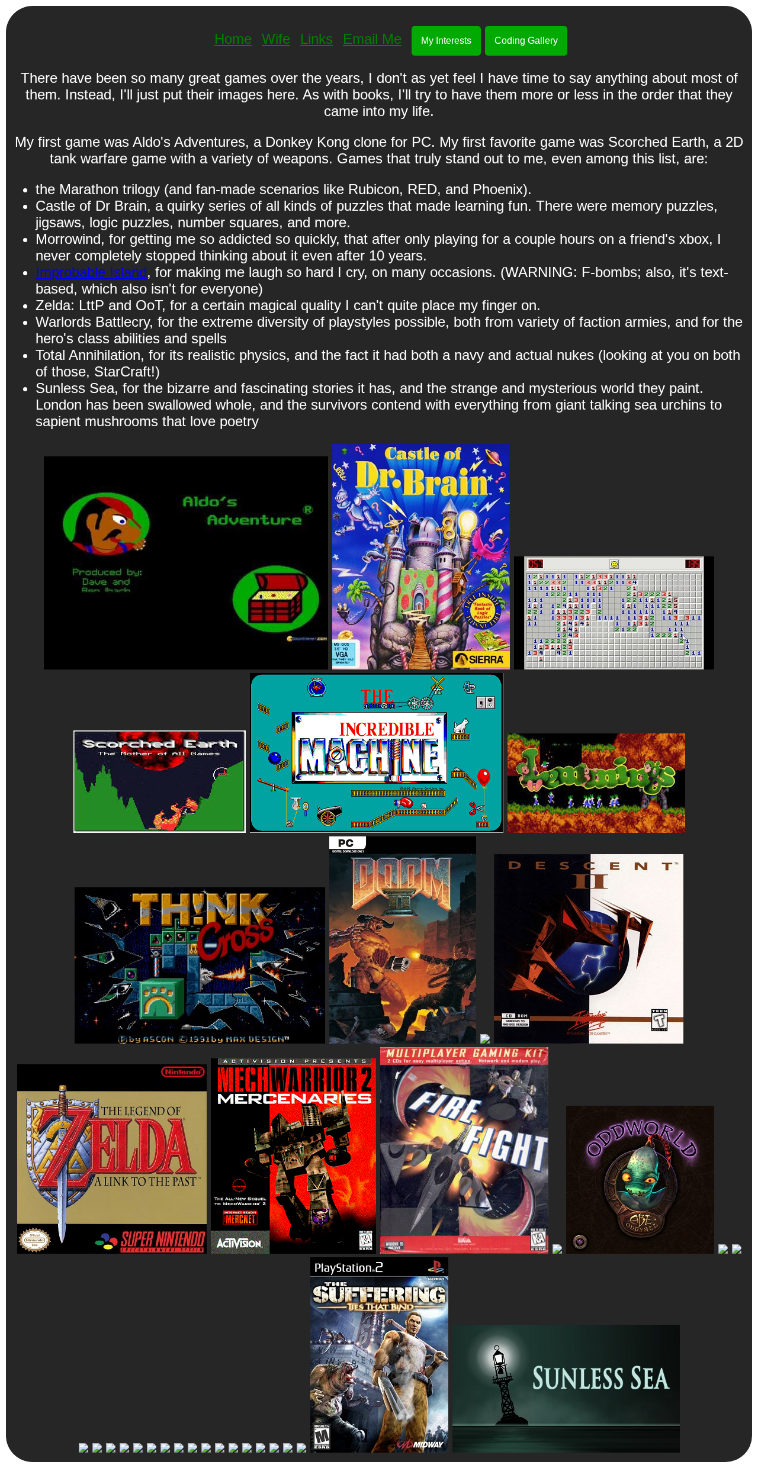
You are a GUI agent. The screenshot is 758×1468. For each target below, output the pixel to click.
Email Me (372, 39)
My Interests (446, 41)
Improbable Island (91, 272)
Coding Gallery (526, 41)
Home (233, 39)
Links (316, 39)
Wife (276, 39)
